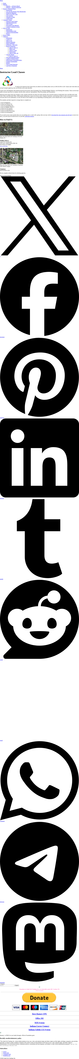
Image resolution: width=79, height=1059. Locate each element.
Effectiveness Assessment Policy (14, 60)
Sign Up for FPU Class (12, 14)
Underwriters (9, 18)
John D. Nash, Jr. (13, 47)
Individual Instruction (11, 22)
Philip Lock (12, 49)
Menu (1, 0)
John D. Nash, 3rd (13, 53)
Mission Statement (10, 42)
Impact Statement (10, 43)
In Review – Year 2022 (11, 45)
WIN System (9, 24)
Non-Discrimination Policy (12, 57)
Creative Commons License (13, 27)
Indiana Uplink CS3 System (39, 1030)
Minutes (5, 4)
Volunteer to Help (10, 17)
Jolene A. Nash (13, 50)
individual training (29, 116)
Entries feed (6, 1053)
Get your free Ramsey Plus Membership (16, 11)
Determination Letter (11, 31)
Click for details (39, 990)
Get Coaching (9, 15)
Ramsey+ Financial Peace (9, 8)
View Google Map (4, 146)
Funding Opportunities (11, 61)
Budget (8, 63)
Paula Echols (12, 52)
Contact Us (9, 39)
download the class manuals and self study (62, 115)
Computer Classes (7, 20)
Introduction (9, 10)
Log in (4, 1051)
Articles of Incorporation (12, 32)
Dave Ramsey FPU (39, 1014)
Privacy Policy (6, 35)
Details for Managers (11, 13)
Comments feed (7, 1054)
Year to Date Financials (12, 64)
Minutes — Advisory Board (13, 6)
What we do (9, 40)
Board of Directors (10, 46)
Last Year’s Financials (11, 65)
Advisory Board (10, 54)
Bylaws (8, 33)
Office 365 (39, 1018)
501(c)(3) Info (6, 28)
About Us (5, 36)
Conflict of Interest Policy (12, 58)
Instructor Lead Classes (12, 21)
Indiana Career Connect (39, 1026)
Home (4, 3)
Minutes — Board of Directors (13, 7)
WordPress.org (6, 1055)
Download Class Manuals (12, 25)
